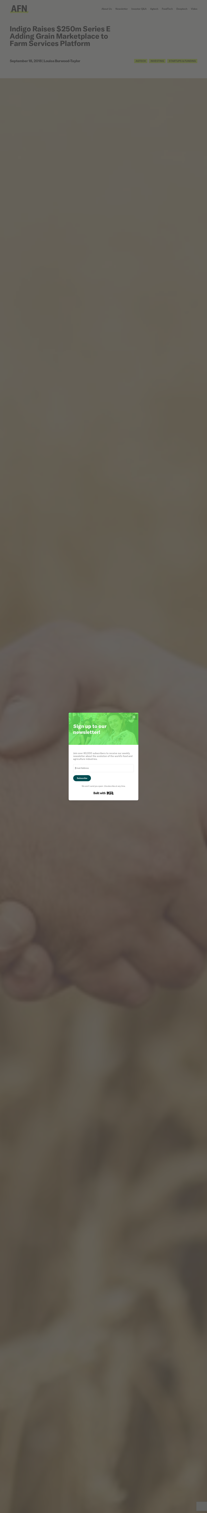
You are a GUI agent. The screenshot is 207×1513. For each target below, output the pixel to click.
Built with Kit (103, 793)
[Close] (134, 717)
